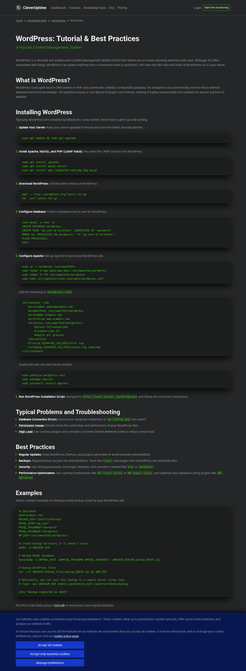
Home (19, 20)
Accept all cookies (50, 645)
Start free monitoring (216, 7)
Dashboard (58, 8)
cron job (59, 605)
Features (75, 8)
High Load (25, 431)
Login (197, 8)
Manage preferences (50, 663)
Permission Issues (31, 425)
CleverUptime (34, 7)
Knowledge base (95, 8)
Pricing (122, 8)
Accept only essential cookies (50, 654)
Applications (58, 20)
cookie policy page (66, 636)
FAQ (112, 8)
